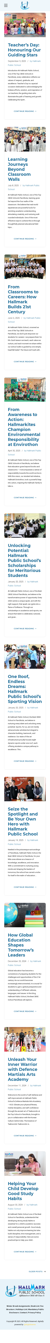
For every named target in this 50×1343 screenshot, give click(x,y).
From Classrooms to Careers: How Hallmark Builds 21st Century (23, 299)
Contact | (24, 1313)
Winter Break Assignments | (19, 1306)
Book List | (35, 1306)
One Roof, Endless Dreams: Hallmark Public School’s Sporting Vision (25, 689)
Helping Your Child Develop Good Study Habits (23, 1191)
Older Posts (35, 1271)
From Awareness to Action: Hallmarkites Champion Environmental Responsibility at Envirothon (24, 427)
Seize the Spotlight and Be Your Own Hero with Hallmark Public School (23, 822)
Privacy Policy (34, 1313)
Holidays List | (22, 1309)
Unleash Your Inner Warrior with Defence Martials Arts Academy (22, 1069)
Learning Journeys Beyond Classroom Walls (19, 169)
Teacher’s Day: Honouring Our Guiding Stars (24, 50)
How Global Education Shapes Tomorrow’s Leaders (21, 945)
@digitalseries (30, 1324)
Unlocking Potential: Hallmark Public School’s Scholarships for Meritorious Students (24, 560)
